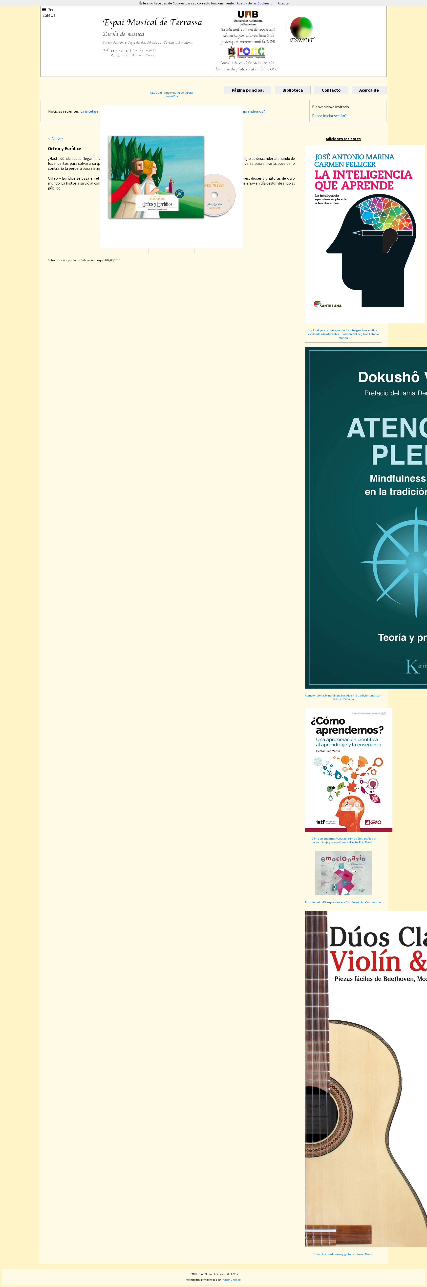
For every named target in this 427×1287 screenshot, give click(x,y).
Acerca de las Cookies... (254, 3)
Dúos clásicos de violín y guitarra (334, 1254)
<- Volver (55, 138)
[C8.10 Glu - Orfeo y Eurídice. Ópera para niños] (171, 224)
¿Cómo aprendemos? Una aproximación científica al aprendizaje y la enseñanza (343, 840)
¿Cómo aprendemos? (247, 111)
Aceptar (284, 3)
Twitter (226, 1279)
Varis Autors (373, 902)
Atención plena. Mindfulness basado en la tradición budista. (342, 695)
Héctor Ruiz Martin (361, 842)
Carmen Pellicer (351, 334)
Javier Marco (365, 1254)
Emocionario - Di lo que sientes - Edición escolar (334, 902)
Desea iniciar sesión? (329, 115)
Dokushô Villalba (343, 699)
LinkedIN (235, 1279)
